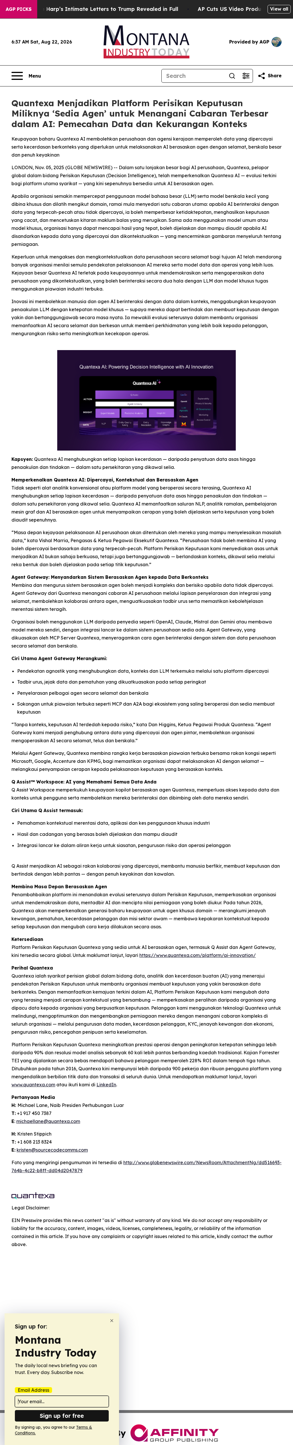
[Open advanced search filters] (246, 75)
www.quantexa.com (33, 1084)
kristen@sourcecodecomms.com (52, 1150)
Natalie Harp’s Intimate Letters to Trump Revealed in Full (101, 9)
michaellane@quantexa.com (48, 1121)
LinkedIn (106, 1084)
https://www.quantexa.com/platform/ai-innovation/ (197, 955)
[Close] (111, 1320)
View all (279, 9)
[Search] (232, 75)
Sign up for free (62, 1415)
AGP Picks (18, 9)
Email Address (33, 1390)
